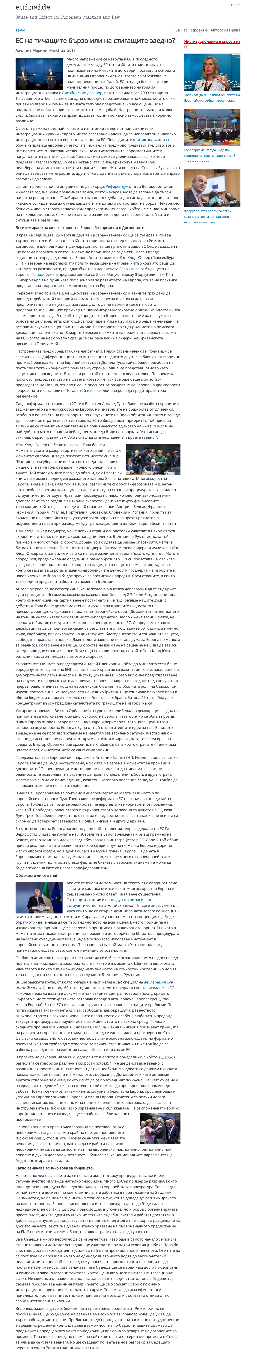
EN (232, 5)
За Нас (181, 30)
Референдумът (119, 186)
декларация (155, 982)
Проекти (199, 30)
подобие (44, 274)
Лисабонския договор (82, 92)
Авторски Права (225, 30)
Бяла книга (129, 268)
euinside (33, 8)
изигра (93, 390)
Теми (20, 30)
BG (238, 5)
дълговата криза (153, 139)
